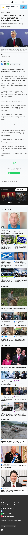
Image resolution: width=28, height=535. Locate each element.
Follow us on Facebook (8, 511)
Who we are (3, 520)
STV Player (4, 503)
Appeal (16, 505)
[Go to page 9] (18, 202)
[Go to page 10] (19, 202)
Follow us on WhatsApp (8, 513)
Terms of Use (10, 520)
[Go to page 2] (10, 202)
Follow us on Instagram (8, 516)
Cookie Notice (10, 522)
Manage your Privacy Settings (8, 526)
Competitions (18, 503)
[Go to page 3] (11, 202)
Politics (8, 12)
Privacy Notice (17, 520)
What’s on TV (4, 505)
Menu (4, 2)
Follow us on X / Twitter (8, 508)
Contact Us (3, 522)
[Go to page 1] (9, 202)
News (2, 12)
